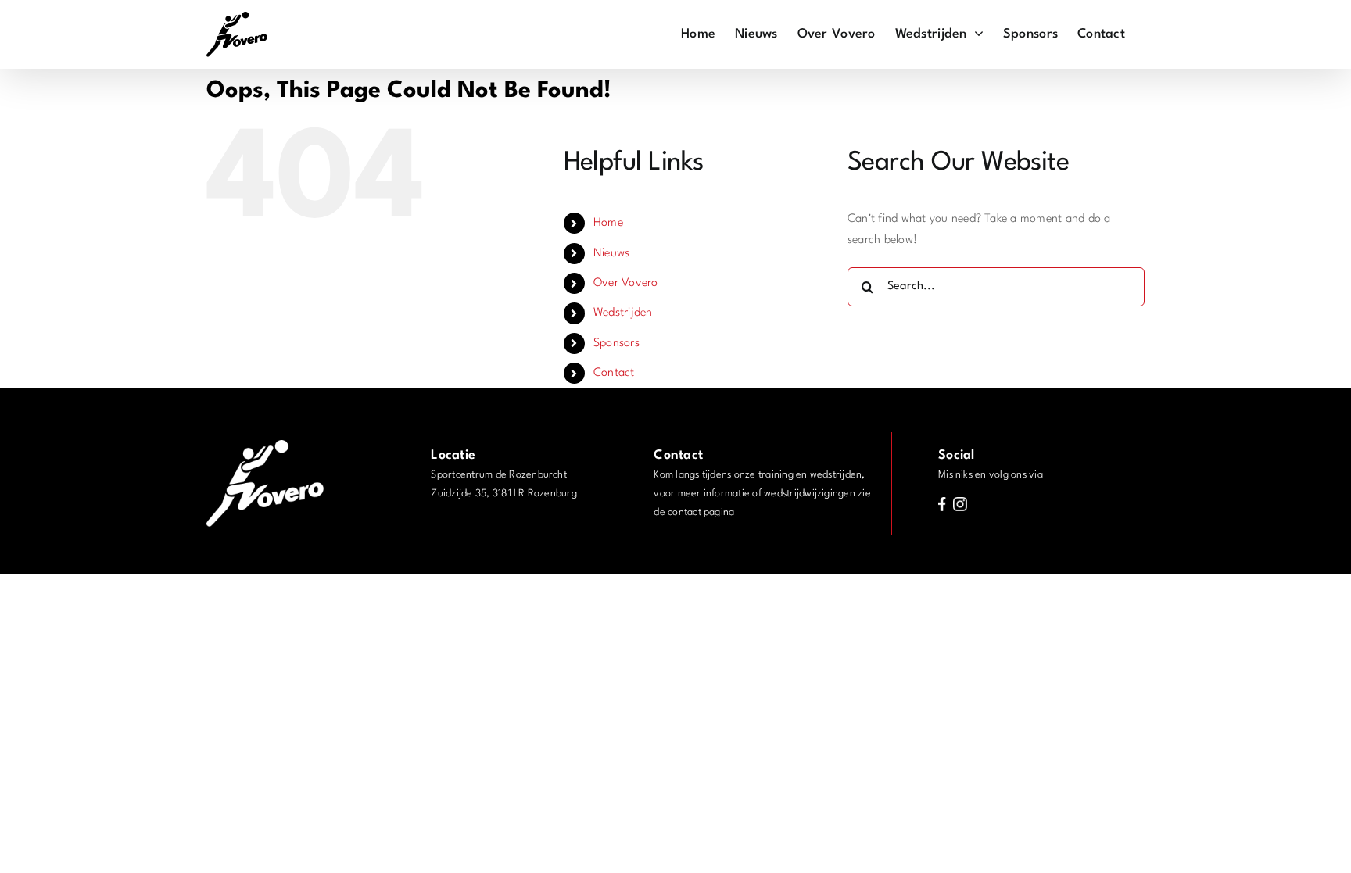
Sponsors (616, 343)
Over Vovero (625, 283)
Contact (614, 373)
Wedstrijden (623, 313)
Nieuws (611, 253)
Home (608, 223)
